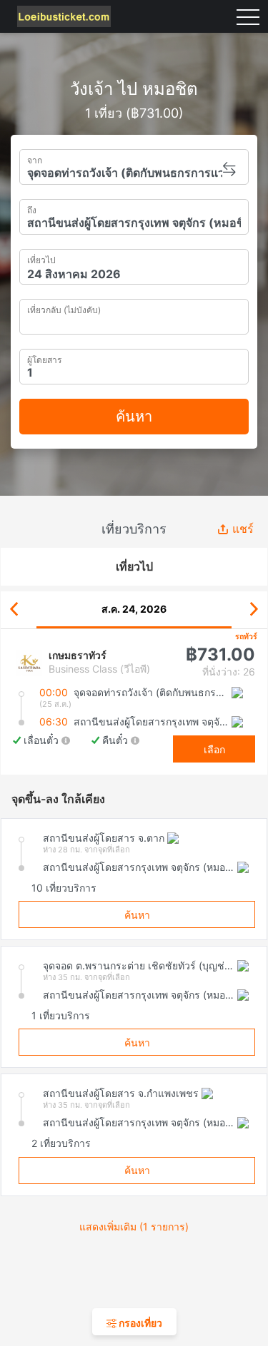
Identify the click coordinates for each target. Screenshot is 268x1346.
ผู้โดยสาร (44, 358)
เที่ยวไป (41, 258)
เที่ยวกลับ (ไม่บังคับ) (64, 308)
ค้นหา (134, 416)
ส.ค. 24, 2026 (134, 609)
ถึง (31, 209)
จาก (34, 159)
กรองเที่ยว (139, 1323)
